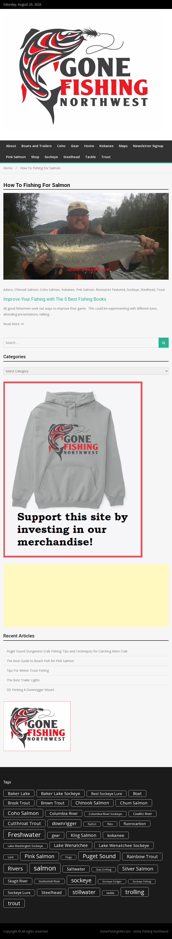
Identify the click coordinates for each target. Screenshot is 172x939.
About (11, 146)
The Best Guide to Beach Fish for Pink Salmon (40, 661)
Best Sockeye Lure (106, 793)
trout (14, 903)
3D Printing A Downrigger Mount (30, 690)
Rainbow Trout (142, 856)
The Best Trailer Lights (23, 680)
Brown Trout (52, 803)
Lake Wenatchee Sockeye (124, 845)
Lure (11, 857)
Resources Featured (110, 289)
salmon (45, 868)
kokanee (115, 835)
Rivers (15, 868)
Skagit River (18, 881)
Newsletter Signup (148, 146)
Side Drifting (103, 869)
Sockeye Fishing (142, 881)
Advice (8, 289)
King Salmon (83, 835)
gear (56, 835)
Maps (123, 146)
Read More (11, 324)
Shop (35, 156)
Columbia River (64, 813)
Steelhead (71, 156)
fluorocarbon (135, 823)
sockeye (81, 880)
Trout (106, 156)
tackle (110, 893)
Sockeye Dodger (112, 881)
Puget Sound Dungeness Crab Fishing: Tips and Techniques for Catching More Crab (67, 651)
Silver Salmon (137, 868)
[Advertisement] (86, 595)
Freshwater (24, 834)
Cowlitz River (142, 813)
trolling (134, 892)
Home (89, 146)
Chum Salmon (134, 803)
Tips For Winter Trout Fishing (28, 670)
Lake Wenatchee (71, 845)
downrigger (64, 823)
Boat (137, 793)
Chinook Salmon (26, 289)
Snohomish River (49, 881)
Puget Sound (99, 856)
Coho (61, 146)
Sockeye (51, 156)
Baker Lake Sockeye (60, 793)
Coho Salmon (50, 289)
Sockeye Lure (19, 892)
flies (110, 824)
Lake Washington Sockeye (25, 846)
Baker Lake (19, 793)
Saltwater (76, 869)
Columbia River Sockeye (105, 814)
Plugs (68, 857)
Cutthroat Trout (24, 823)
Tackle (90, 156)
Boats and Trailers (37, 146)
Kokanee (106, 146)
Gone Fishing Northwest (151, 931)
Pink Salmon (16, 156)
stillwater (84, 892)
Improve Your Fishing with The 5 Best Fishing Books (54, 299)
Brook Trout (19, 803)
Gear (75, 146)
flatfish (92, 824)
